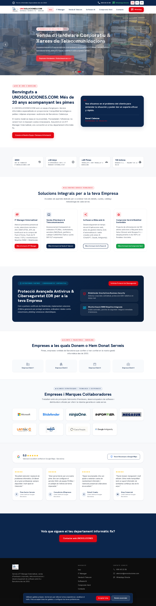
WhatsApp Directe (123, 577)
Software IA (90, 10)
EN (142, 3)
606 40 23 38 (121, 569)
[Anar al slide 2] (75, 71)
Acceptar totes (103, 598)
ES (137, 3)
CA (132, 3)
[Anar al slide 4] (83, 71)
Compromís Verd (105, 10)
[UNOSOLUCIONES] (42, 567)
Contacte (119, 10)
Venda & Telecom (75, 10)
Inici (50, 10)
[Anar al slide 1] (73, 71)
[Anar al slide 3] (79, 71)
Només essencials (120, 598)
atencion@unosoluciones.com (127, 573)
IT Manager (60, 10)
